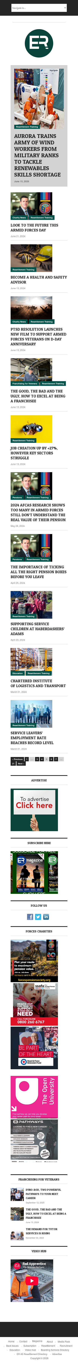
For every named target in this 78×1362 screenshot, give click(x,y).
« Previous (17, 759)
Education (17, 673)
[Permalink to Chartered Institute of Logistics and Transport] (39, 662)
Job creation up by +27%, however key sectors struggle (34, 453)
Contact (23, 1341)
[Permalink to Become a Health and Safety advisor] (39, 258)
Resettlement (48, 1345)
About (50, 1341)
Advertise (57, 1354)
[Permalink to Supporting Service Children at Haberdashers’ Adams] (39, 605)
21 (13, 763)
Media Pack (64, 1341)
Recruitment (66, 1345)
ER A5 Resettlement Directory (32, 1354)
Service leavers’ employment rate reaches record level (32, 738)
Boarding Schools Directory (55, 1349)
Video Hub (30, 1349)
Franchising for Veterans (24, 383)
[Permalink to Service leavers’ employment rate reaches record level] (39, 714)
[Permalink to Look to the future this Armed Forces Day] (39, 206)
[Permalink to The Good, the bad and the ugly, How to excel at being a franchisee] (39, 372)
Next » (21, 763)
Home (11, 1341)
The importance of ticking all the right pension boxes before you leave (38, 572)
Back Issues (12, 1345)
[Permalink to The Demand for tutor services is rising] (17, 1233)
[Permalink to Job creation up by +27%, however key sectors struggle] (39, 429)
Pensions (17, 497)
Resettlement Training (27, 126)
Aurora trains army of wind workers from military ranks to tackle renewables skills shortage (37, 155)
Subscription (29, 1345)
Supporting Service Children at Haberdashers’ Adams (37, 629)
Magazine (37, 1341)
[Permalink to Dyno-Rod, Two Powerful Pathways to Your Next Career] (17, 1194)
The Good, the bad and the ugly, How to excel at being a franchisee (38, 396)
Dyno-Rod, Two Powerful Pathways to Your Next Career (43, 1194)
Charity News (19, 217)
